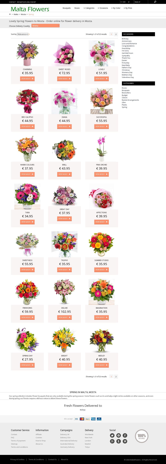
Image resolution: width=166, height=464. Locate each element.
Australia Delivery (67, 444)
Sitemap (14, 444)
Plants (124, 105)
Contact (14, 434)
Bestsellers (126, 93)
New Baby (126, 65)
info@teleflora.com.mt (26, 2)
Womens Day (127, 72)
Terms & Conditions (36, 459)
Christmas (126, 70)
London (88, 440)
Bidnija (82, 410)
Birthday (125, 39)
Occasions (104, 8)
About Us (39, 444)
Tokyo (87, 447)
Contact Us (52, 459)
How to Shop (41, 440)
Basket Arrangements (130, 100)
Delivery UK (64, 434)
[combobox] (45, 25)
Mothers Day (127, 75)
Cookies (39, 437)
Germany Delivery (67, 447)
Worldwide (89, 434)
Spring (124, 107)
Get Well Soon (127, 53)
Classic (124, 97)
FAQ (12, 437)
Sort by (14, 34)
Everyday (125, 63)
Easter (124, 60)
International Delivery (68, 440)
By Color (116, 8)
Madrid (88, 444)
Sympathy (126, 55)
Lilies (124, 102)
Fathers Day (126, 67)
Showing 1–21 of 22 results (96, 34)
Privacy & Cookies (17, 459)
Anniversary (127, 41)
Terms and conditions (19, 447)
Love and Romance (129, 43)
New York (88, 437)
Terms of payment (18, 440)
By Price (129, 8)
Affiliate (39, 434)
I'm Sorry (125, 50)
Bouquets (67, 8)
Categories (89, 8)
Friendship (126, 48)
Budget (124, 95)
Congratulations (128, 46)
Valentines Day (128, 77)
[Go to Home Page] (10, 14)
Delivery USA (65, 437)
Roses (77, 8)
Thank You (126, 58)
